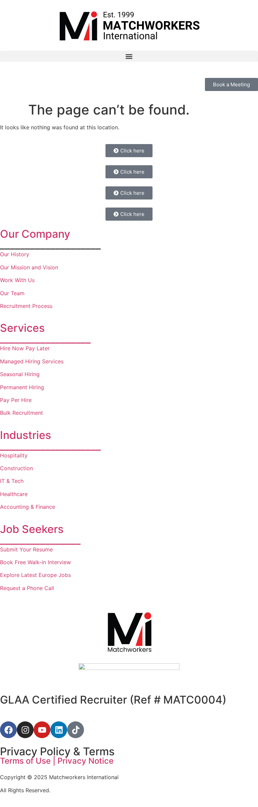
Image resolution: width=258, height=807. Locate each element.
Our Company (35, 233)
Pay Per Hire (16, 400)
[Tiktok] (75, 729)
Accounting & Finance (27, 506)
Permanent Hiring (22, 387)
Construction (16, 468)
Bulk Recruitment (21, 412)
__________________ (45, 338)
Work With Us (17, 280)
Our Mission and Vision (29, 267)
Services (22, 327)
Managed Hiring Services (31, 361)
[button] (129, 56)
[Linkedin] (58, 729)
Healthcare (14, 494)
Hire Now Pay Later (25, 348)
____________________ (50, 445)
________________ (40, 539)
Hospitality (14, 455)
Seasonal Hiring (20, 374)
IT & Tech (12, 481)
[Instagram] (25, 729)
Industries (25, 435)
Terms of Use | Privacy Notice (57, 761)
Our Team (12, 293)
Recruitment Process (26, 306)
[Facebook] (8, 729)
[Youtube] (42, 729)
